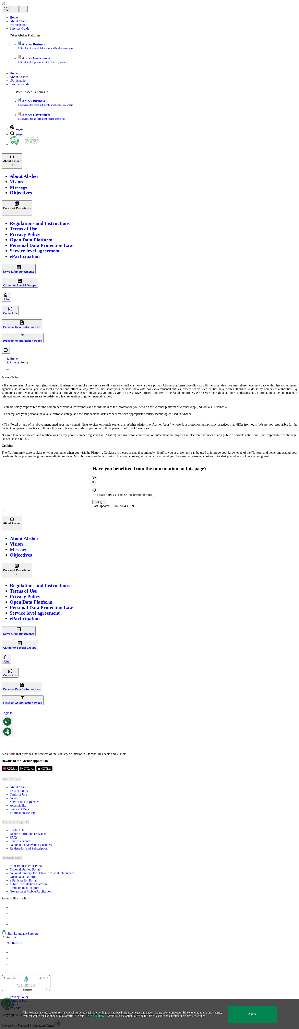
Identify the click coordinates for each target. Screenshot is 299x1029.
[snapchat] (12, 970)
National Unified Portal (25, 869)
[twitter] (12, 958)
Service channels (20, 841)
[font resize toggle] (12, 913)
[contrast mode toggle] (12, 907)
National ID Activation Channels (31, 844)
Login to (7, 713)
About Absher (19, 21)
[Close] (3, 510)
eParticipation (18, 24)
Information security (23, 812)
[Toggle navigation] (24, 9)
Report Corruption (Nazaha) (28, 833)
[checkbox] (149, 480)
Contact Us (17, 830)
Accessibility (18, 805)
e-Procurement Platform (25, 887)
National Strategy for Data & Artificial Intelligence (42, 873)
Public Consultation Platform (28, 884)
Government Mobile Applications (31, 891)
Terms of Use (18, 794)
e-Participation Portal (23, 880)
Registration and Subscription (29, 848)
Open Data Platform (23, 876)
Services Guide (19, 28)
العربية (19, 128)
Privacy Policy (19, 790)
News (13, 798)
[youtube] (12, 952)
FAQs (13, 837)
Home (14, 17)
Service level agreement (25, 801)
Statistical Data (19, 809)
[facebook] (12, 964)
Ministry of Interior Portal (26, 865)
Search (19, 134)
